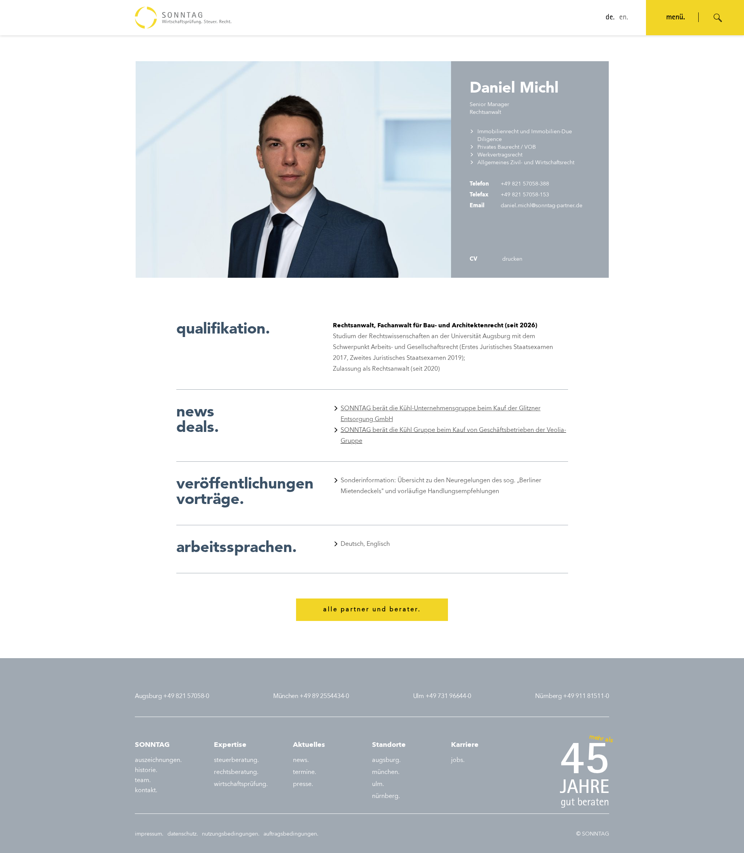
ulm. (378, 784)
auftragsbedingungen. (291, 834)
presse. (303, 784)
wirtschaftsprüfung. (241, 784)
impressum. (149, 834)
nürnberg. (386, 796)
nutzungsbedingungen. (231, 834)
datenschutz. (182, 834)
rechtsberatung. (236, 772)
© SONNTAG (592, 834)
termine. (304, 772)
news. (301, 760)
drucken (511, 259)
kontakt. (146, 791)
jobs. (458, 760)
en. (623, 18)
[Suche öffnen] (718, 18)
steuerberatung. (236, 760)
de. (610, 18)
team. (143, 780)
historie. (146, 770)
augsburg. (386, 760)
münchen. (386, 772)
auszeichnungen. (158, 760)
